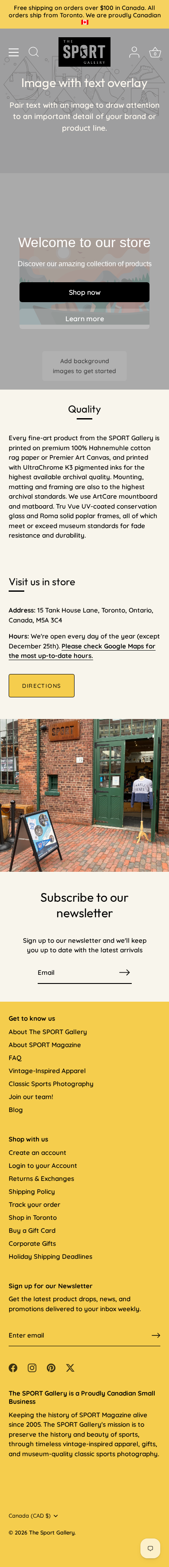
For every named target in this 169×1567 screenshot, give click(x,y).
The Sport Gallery (52, 1532)
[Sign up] (156, 1335)
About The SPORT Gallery (48, 1032)
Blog (16, 1110)
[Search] (33, 53)
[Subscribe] (124, 972)
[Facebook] (13, 1367)
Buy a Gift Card (32, 1230)
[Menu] (13, 52)
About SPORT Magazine (45, 1045)
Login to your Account (43, 1165)
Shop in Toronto (33, 1217)
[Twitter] (70, 1367)
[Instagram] (32, 1367)
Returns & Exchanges (41, 1178)
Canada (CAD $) (30, 1515)
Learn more (84, 318)
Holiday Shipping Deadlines (50, 1256)
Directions (41, 685)
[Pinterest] (51, 1367)
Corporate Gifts (32, 1243)
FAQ (15, 1058)
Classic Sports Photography (51, 1084)
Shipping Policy (32, 1191)
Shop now (85, 292)
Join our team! (31, 1097)
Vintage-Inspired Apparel (47, 1071)
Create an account (37, 1152)
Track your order (34, 1204)
